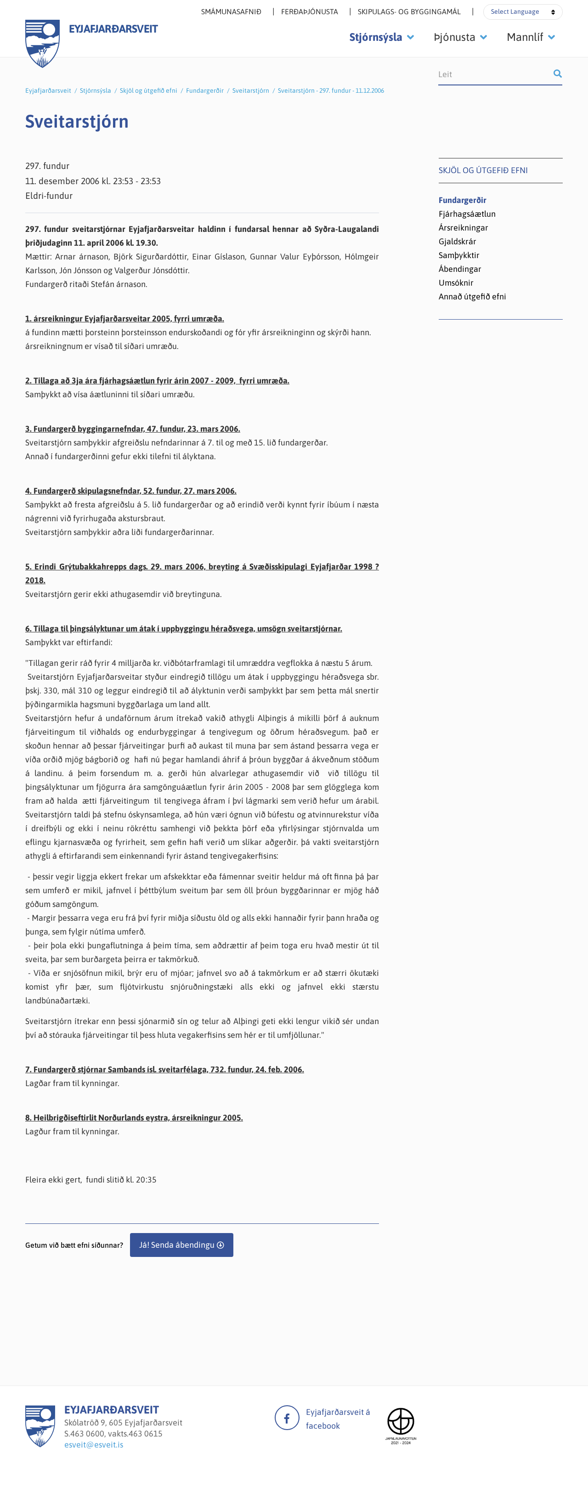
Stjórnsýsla (95, 90)
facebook (287, 1417)
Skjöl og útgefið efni (148, 90)
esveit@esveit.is (93, 1444)
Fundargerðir (205, 90)
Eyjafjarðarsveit (48, 90)
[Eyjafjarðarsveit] (40, 1444)
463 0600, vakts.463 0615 (116, 1433)
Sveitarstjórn (250, 90)
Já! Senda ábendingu (177, 1245)
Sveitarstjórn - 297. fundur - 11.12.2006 (331, 90)
